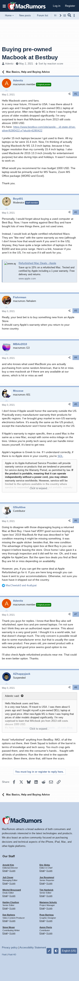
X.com (12, 871)
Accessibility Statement (33, 947)
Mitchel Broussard (11, 890)
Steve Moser (8, 927)
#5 (75, 404)
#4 (75, 357)
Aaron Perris (46, 927)
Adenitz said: (12, 695)
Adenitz (9, 63)
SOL (60, 455)
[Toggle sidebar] (74, 15)
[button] (4, 6)
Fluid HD (12, 954)
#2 (75, 212)
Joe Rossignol (47, 877)
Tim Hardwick (46, 890)
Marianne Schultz (48, 902)
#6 (75, 520)
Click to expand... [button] (39, 488)
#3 (75, 310)
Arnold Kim (8, 865)
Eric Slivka (45, 865)
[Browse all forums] (65, 15)
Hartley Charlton (10, 902)
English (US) (69, 950)
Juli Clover (7, 877)
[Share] (69, 94)
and (21, 585)
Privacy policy (10, 947)
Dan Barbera (8, 915)
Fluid (4, 954)
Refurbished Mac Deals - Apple (37, 263)
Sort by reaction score (51, 63)
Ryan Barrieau (47, 915)
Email (4, 871)
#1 (75, 93)
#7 (75, 614)
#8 (75, 687)
